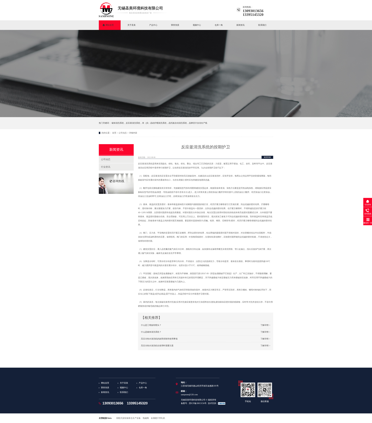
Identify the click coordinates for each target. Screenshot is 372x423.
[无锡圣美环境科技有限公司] (106, 16)
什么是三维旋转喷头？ (151, 325)
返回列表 (267, 157)
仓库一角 (219, 25)
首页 (114, 133)
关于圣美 (131, 25)
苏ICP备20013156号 (197, 403)
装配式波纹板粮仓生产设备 (128, 418)
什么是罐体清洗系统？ (151, 332)
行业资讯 (105, 167)
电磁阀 (146, 418)
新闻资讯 (240, 25)
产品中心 (153, 25)
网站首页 (110, 25)
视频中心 (197, 25)
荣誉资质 (175, 25)
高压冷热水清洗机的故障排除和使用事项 (159, 339)
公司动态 (123, 133)
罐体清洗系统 (118, 123)
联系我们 (262, 25)
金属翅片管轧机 (158, 418)
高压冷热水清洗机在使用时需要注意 (157, 346)
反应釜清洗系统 (145, 164)
